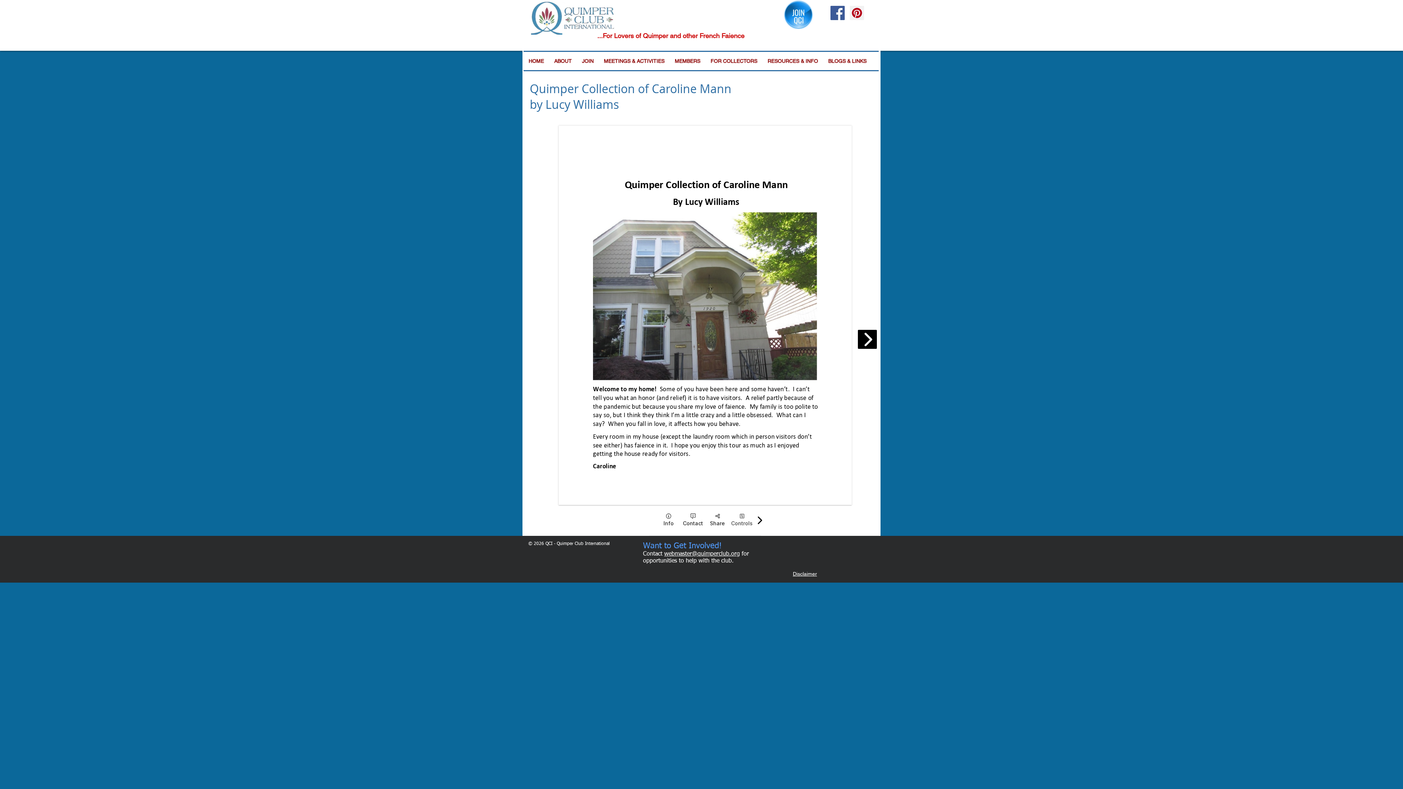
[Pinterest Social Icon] (857, 13)
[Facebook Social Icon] (837, 13)
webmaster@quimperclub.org (702, 554)
